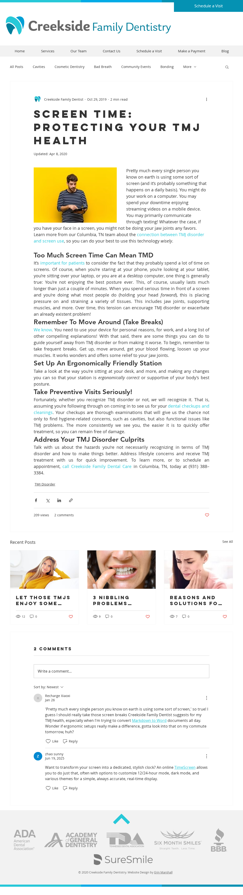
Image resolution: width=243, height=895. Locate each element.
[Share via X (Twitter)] (47, 500)
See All (227, 541)
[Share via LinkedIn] (59, 500)
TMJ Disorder (45, 484)
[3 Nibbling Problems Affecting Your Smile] (121, 569)
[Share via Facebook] (36, 500)
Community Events (136, 66)
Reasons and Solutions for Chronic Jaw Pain (196, 600)
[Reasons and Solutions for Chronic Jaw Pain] (198, 569)
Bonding (167, 66)
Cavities (39, 66)
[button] (227, 67)
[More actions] (206, 99)
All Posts (16, 66)
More (187, 66)
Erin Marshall (163, 872)
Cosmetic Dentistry (69, 66)
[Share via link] (71, 500)
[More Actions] (206, 698)
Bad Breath (103, 66)
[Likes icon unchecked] (48, 741)
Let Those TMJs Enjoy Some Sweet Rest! (43, 600)
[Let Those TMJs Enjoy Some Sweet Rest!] (44, 569)
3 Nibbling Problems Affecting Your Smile (121, 600)
